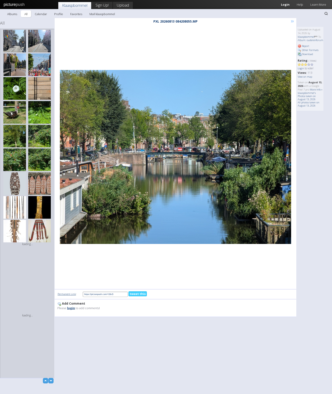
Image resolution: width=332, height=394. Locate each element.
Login (285, 4)
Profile (58, 14)
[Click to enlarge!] (175, 157)
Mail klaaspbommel (102, 14)
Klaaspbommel (74, 5)
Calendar (41, 14)
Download (307, 54)
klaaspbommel (306, 36)
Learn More (318, 4)
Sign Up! (102, 5)
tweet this (138, 294)
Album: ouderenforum (310, 40)
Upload (123, 5)
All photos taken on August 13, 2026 (308, 104)
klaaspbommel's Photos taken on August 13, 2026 (307, 96)
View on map (305, 76)
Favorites (76, 14)
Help (300, 4)
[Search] (326, 13)
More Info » (316, 89)
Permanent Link (67, 294)
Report (305, 46)
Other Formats (309, 50)
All (26, 14)
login (71, 308)
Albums (12, 14)
